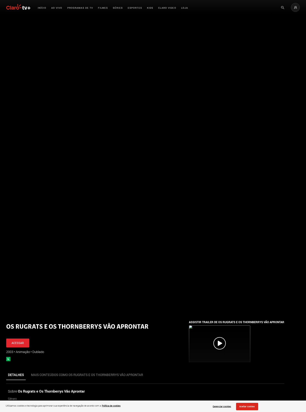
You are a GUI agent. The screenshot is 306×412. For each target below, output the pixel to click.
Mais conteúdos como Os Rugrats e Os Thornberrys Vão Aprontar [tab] (87, 375)
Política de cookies (111, 405)
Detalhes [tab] (16, 375)
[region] (153, 406)
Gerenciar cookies (222, 406)
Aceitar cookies (247, 406)
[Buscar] (282, 7)
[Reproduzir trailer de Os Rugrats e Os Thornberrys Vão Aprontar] (219, 343)
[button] (295, 7)
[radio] (20, 334)
